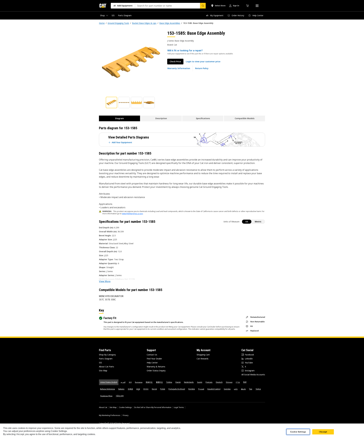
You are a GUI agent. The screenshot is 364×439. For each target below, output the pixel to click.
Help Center (152, 362)
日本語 (130, 389)
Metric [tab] (258, 221)
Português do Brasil (176, 389)
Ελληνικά (229, 382)
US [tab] (246, 221)
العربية (123, 382)
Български (138, 382)
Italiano (121, 389)
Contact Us (152, 354)
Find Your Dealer (154, 358)
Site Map (103, 370)
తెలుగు (243, 389)
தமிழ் (236, 389)
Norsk (154, 389)
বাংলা (130, 382)
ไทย (250, 389)
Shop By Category (107, 354)
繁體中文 (159, 382)
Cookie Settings (125, 407)
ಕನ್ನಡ (138, 389)
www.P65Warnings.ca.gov (132, 213)
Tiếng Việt (120, 396)
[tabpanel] (131, 62)
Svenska (227, 389)
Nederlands (189, 382)
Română (191, 389)
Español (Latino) (213, 389)
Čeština (169, 382)
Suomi (199, 382)
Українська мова (106, 396)
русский (201, 389)
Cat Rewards (202, 358)
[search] (203, 6)
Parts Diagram (105, 358)
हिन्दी (244, 382)
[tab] (111, 102)
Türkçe (258, 389)
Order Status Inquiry (156, 370)
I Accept (323, 432)
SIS (100, 362)
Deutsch (219, 382)
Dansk (178, 382)
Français (209, 382)
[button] (203, 61)
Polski (162, 389)
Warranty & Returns (156, 366)
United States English (108, 382)
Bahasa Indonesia (107, 389)
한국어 (145, 389)
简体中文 (149, 382)
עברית (238, 382)
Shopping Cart (203, 354)
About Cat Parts (106, 366)
